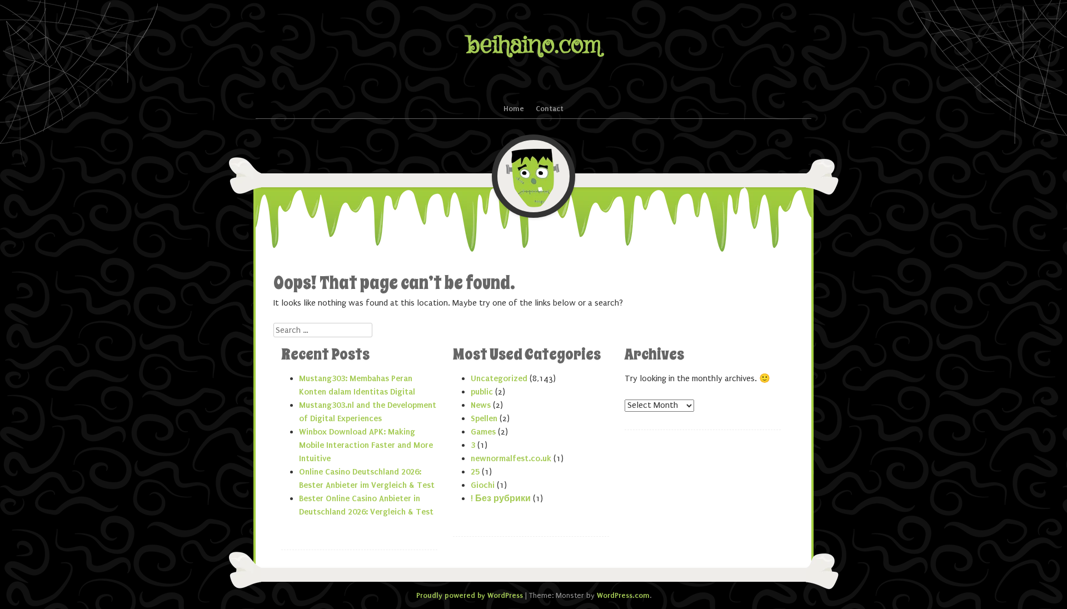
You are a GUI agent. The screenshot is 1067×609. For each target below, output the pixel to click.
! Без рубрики (501, 498)
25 (475, 472)
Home (513, 108)
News (481, 405)
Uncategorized (499, 378)
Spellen (484, 418)
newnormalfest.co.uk (511, 458)
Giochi (483, 485)
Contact (550, 108)
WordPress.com (623, 595)
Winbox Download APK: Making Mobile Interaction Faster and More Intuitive (366, 445)
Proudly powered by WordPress (469, 595)
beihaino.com (534, 45)
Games (483, 432)
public (482, 392)
